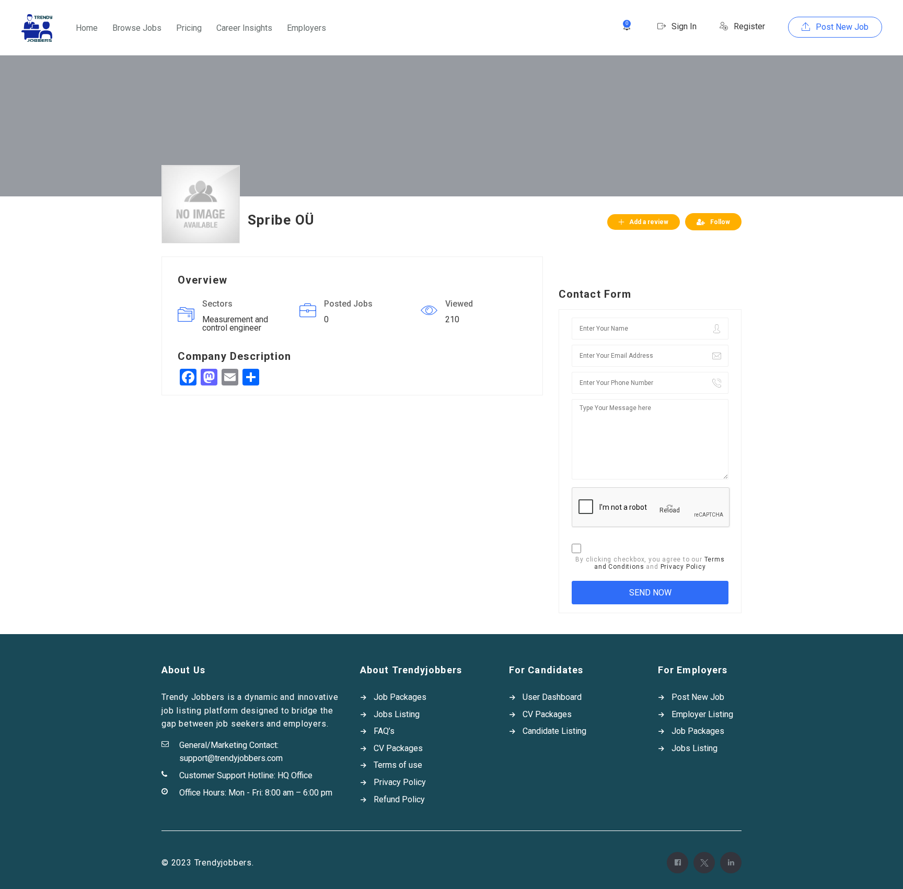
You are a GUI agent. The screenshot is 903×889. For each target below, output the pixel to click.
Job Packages (400, 697)
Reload (669, 510)
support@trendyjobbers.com (231, 758)
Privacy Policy (683, 566)
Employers (306, 28)
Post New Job (841, 27)
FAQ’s (384, 731)
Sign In (683, 26)
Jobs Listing (397, 714)
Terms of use (398, 765)
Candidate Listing (554, 731)
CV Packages (398, 748)
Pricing (189, 28)
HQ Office (294, 775)
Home (87, 28)
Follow (720, 222)
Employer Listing (702, 714)
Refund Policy (399, 799)
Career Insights (244, 28)
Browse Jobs (136, 28)
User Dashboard (552, 697)
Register (748, 26)
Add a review (648, 222)
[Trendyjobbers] (37, 28)
